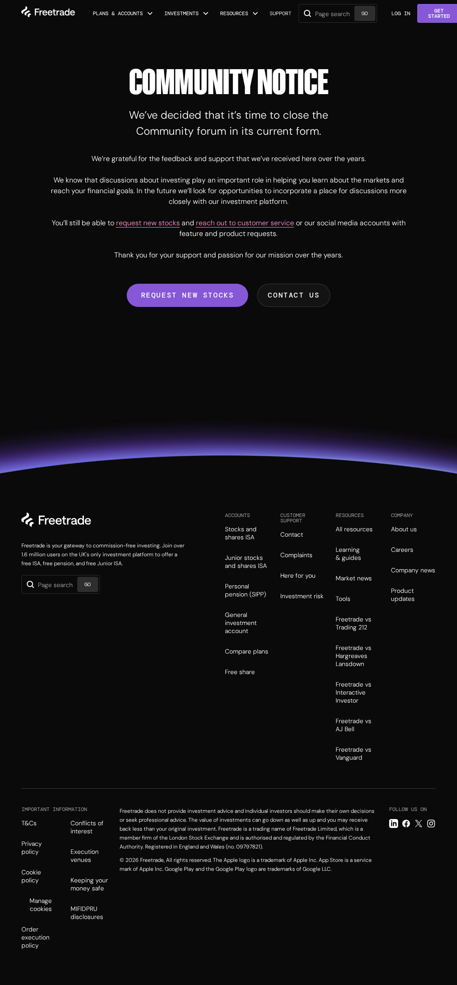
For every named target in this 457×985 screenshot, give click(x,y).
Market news (354, 578)
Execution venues (85, 856)
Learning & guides (348, 554)
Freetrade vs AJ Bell (353, 725)
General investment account (241, 623)
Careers (402, 550)
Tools (343, 599)
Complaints (296, 555)
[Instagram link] (431, 823)
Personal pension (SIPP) (245, 590)
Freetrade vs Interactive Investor (353, 692)
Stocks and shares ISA (241, 533)
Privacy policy (31, 848)
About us (404, 529)
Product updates (403, 595)
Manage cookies (40, 905)
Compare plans (246, 651)
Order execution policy (35, 937)
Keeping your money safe (89, 884)
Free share (240, 672)
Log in (400, 13)
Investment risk (302, 596)
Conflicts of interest (87, 827)
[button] (123, 13)
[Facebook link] (406, 823)
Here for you (298, 575)
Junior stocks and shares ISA (246, 562)
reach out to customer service (245, 223)
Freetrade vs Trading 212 (353, 623)
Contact (291, 534)
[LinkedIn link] (393, 823)
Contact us (294, 295)
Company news (413, 570)
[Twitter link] (418, 823)
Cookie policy (31, 876)
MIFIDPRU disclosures (87, 913)
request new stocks (148, 223)
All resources (354, 529)
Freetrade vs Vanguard (353, 753)
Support (280, 13)
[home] (48, 13)
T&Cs (29, 823)
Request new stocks (187, 295)
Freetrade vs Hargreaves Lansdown (353, 656)
